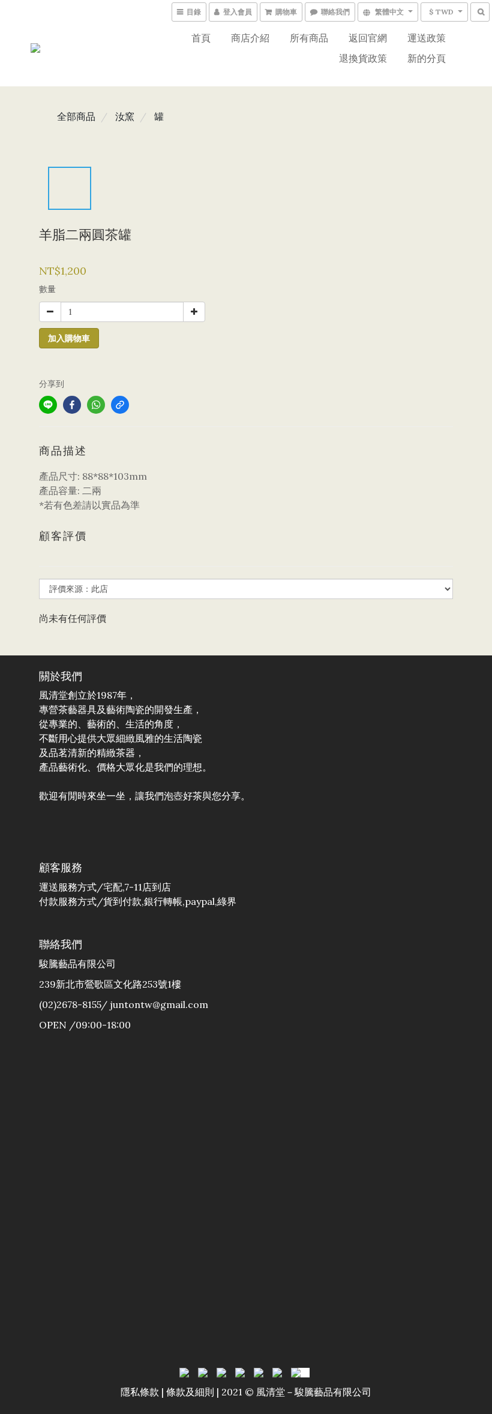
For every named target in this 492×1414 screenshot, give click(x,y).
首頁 (201, 38)
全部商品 (76, 116)
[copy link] (120, 405)
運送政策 (426, 38)
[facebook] (72, 405)
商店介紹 (250, 38)
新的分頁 (426, 58)
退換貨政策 (363, 58)
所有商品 (309, 38)
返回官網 (368, 38)
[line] (48, 405)
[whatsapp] (96, 405)
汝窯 (124, 116)
